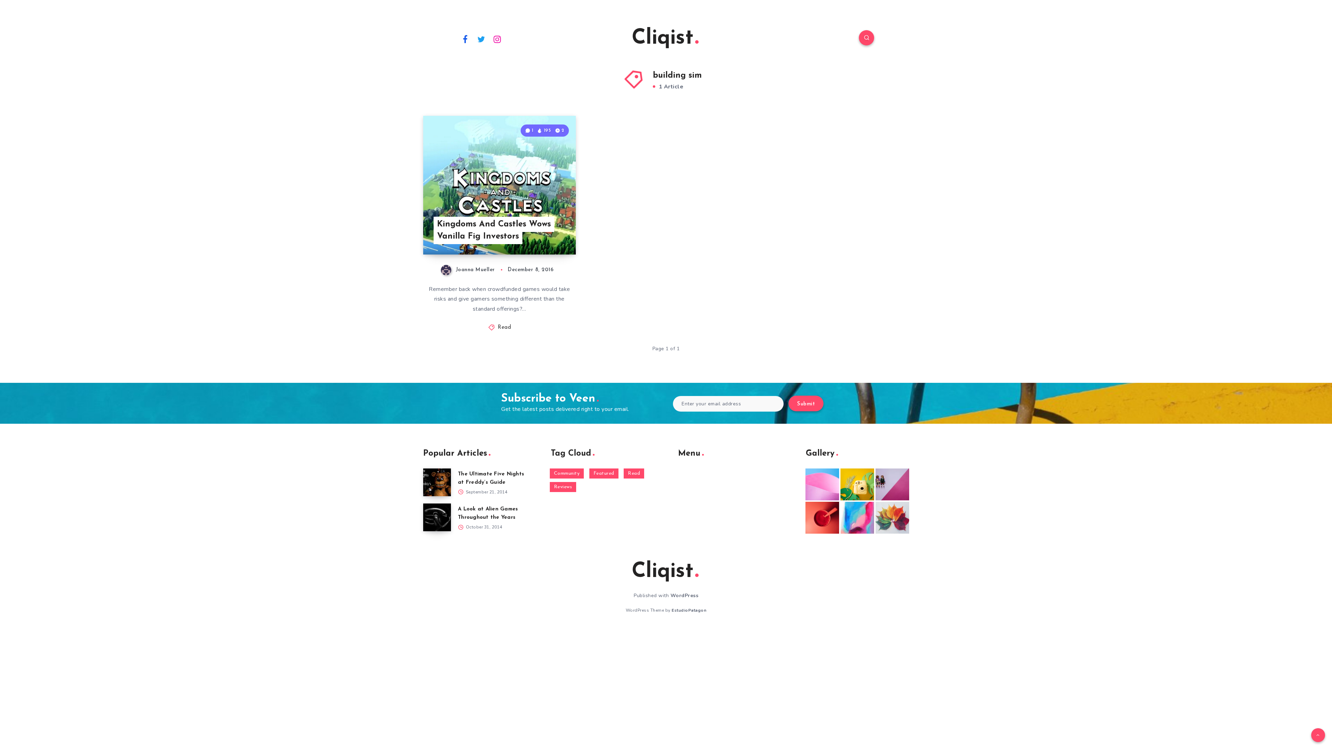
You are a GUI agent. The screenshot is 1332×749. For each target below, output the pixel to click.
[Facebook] (465, 38)
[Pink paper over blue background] (822, 484)
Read (504, 327)
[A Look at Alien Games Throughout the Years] (437, 517)
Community (567, 473)
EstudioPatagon (689, 610)
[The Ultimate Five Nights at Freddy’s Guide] (437, 482)
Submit (806, 404)
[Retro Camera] (857, 484)
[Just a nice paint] (857, 518)
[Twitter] (481, 38)
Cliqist (662, 38)
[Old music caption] (892, 484)
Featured (604, 473)
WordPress (685, 595)
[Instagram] (497, 38)
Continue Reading (543, 234)
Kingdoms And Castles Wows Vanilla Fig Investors (494, 230)
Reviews (563, 487)
